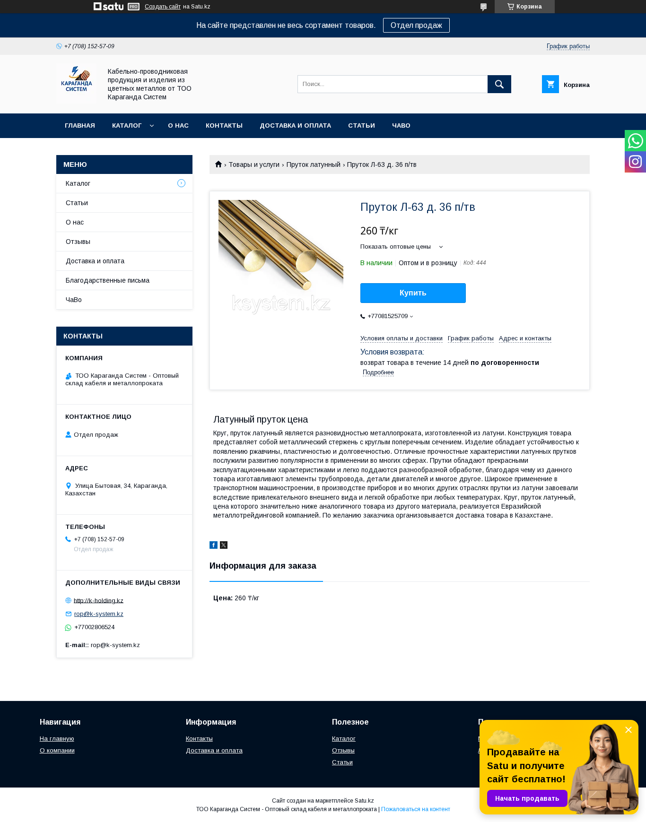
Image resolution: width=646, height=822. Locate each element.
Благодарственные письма (107, 280)
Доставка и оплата (295, 125)
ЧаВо (401, 125)
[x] (223, 546)
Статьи (361, 125)
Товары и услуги (253, 164)
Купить (413, 293)
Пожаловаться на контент (415, 809)
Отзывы (78, 241)
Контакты (224, 125)
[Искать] (499, 84)
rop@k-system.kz (98, 613)
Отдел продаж (416, 25)
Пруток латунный (313, 164)
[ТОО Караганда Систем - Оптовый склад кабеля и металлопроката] (76, 101)
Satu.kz (364, 800)
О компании (57, 750)
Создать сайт (163, 6)
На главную (57, 738)
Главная (80, 125)
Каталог (126, 125)
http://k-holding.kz (98, 600)
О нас (178, 125)
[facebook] (214, 546)
